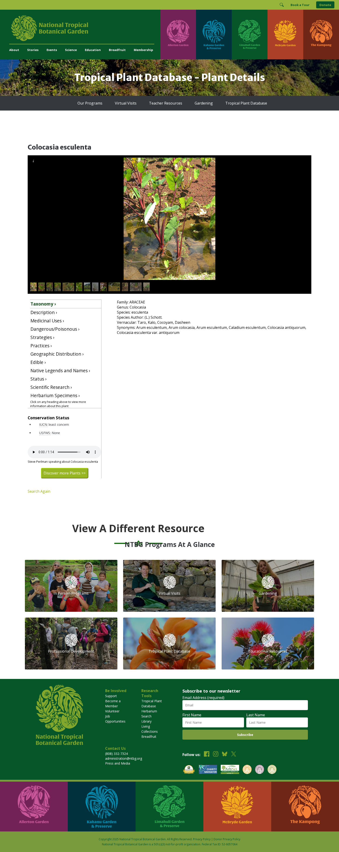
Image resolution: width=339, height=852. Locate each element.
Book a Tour (300, 5)
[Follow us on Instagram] (215, 754)
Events (52, 50)
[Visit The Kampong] (321, 34)
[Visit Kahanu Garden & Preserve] (214, 34)
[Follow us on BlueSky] (224, 754)
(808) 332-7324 (116, 753)
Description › (43, 312)
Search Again (39, 491)
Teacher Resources (165, 103)
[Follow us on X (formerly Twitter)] (233, 754)
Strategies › (42, 337)
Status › (38, 379)
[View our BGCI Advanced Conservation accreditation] (272, 770)
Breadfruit (117, 50)
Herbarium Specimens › (55, 395)
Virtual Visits (126, 103)
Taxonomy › (43, 304)
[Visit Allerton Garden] (178, 34)
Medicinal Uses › (47, 321)
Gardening (204, 103)
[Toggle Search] (281, 5)
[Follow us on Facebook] (206, 754)
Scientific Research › (51, 387)
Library (146, 721)
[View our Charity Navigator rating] (208, 770)
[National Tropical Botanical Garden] (84, 28)
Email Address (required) (203, 697)
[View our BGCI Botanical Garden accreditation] (247, 770)
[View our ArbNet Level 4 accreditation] (230, 770)
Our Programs (89, 103)
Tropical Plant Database (246, 103)
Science (71, 50)
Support (111, 696)
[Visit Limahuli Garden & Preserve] (250, 34)
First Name (191, 714)
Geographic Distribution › (57, 354)
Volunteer (112, 711)
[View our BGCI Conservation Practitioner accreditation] (259, 770)
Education (93, 50)
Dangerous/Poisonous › (55, 329)
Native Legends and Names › (60, 370)
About (14, 50)
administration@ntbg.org (123, 758)
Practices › (41, 345)
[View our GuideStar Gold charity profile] (188, 770)
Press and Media (117, 763)
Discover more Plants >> (65, 473)
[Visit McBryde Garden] (285, 34)
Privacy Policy (202, 839)
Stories (33, 50)
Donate (325, 5)
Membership (143, 50)
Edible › (38, 362)
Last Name (255, 714)
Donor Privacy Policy (227, 839)
